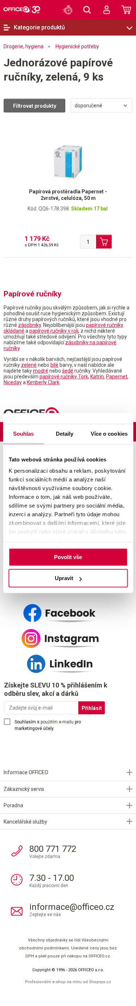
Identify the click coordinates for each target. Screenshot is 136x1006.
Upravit (64, 578)
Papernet (116, 376)
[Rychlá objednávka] (67, 10)
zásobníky (29, 325)
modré (40, 371)
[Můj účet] (107, 10)
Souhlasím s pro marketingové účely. (48, 725)
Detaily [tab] (65, 434)
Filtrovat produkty (34, 106)
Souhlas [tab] (23, 434)
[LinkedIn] (68, 661)
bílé (54, 365)
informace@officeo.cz (71, 907)
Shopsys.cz (100, 982)
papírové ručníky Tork (64, 376)
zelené (29, 365)
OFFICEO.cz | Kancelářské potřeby (22, 9)
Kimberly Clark (43, 382)
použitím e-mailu (57, 721)
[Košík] (126, 10)
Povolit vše (68, 557)
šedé (67, 371)
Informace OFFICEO (26, 772)
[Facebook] (68, 610)
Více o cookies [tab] (109, 434)
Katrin (97, 376)
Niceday (13, 382)
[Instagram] (68, 635)
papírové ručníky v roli (53, 331)
